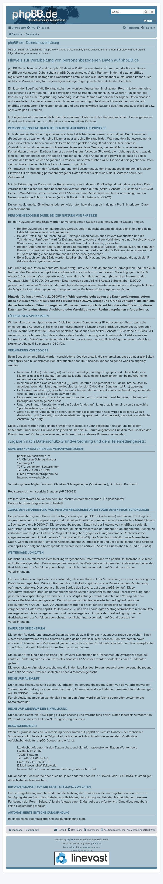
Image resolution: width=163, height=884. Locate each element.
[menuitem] (31, 27)
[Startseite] (39, 15)
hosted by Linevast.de (82, 850)
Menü (148, 20)
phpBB (70, 839)
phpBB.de (96, 843)
